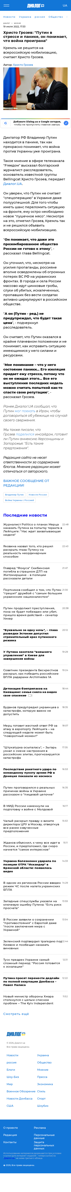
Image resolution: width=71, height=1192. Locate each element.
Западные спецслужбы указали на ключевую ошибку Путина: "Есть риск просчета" (32, 905)
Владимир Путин (14, 494)
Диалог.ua (9, 1158)
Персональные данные (44, 1136)
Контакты (10, 1142)
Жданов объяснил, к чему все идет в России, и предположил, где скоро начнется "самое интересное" (31, 846)
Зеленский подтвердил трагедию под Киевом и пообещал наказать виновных (32, 945)
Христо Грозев (23, 64)
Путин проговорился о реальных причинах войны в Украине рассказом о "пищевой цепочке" (29, 791)
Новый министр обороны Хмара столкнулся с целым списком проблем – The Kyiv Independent (28, 1000)
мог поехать (25, 411)
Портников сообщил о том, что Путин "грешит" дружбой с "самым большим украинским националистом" (32, 593)
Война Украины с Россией (19, 500)
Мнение (17, 23)
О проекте (10, 1127)
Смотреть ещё (16, 1014)
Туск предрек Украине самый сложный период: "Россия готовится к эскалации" (31, 963)
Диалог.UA (12, 184)
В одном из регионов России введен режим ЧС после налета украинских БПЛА (32, 886)
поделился (25, 434)
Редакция (10, 1135)
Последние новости (25, 515)
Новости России (38, 494)
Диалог (6, 23)
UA (65, 5)
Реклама (40, 1127)
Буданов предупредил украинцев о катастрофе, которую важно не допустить (31, 711)
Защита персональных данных (44, 1145)
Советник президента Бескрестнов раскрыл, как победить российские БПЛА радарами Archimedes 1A (31, 674)
